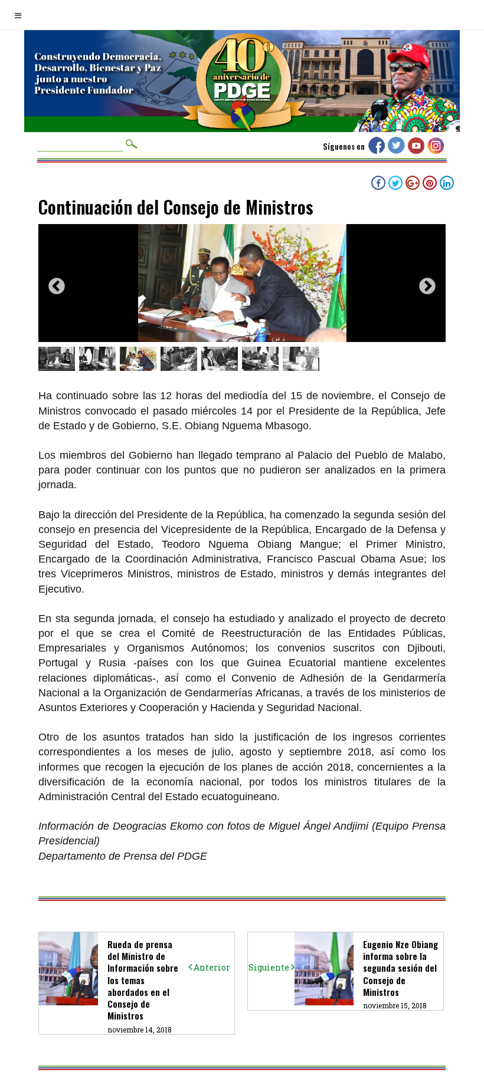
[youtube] (417, 150)
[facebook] (378, 150)
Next (427, 286)
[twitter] (398, 150)
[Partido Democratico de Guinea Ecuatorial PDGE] (242, 118)
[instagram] (437, 150)
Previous (56, 286)
